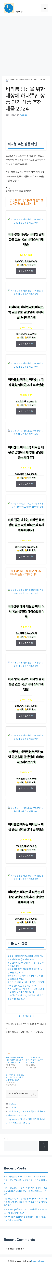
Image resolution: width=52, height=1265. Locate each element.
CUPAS (12, 1103)
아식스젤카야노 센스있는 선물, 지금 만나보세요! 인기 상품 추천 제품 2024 (14, 1060)
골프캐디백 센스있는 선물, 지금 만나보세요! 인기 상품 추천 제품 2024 (15, 1077)
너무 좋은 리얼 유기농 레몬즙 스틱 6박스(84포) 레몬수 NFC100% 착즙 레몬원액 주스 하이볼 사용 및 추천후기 (25, 1201)
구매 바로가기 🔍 (26, 271)
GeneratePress (37, 1261)
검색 (6, 1139)
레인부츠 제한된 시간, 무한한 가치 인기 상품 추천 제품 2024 (34, 1060)
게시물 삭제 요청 (26, 1016)
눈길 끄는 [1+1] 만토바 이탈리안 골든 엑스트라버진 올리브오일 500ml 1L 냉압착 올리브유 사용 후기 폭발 (25, 1180)
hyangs (19, 12)
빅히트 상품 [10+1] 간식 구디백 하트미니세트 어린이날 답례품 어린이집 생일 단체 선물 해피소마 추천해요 (25, 1191)
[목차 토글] (32, 1094)
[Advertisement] (26, 43)
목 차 (10, 187)
